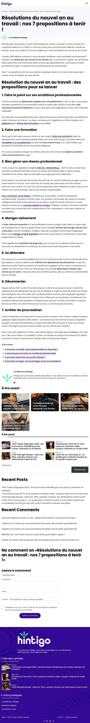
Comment (6, 579)
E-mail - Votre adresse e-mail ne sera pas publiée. (22, 599)
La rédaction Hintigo (18, 37)
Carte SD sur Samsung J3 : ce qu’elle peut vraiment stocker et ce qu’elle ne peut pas (43, 500)
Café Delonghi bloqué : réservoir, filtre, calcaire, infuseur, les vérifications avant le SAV (43, 497)
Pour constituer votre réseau (16, 196)
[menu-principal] (87, 3)
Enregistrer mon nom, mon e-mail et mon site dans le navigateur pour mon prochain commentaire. (31, 608)
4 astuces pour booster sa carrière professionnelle (30, 353)
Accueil (4, 11)
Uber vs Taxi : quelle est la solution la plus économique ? (49, 517)
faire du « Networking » (48, 167)
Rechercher (6, 465)
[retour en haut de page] (87, 711)
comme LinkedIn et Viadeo (36, 205)
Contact (60, 717)
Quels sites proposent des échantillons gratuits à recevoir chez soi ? (45, 540)
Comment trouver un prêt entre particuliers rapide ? (39, 534)
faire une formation (62, 136)
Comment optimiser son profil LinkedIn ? (25, 357)
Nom (4, 591)
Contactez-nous (9, 709)
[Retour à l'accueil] (40, 3)
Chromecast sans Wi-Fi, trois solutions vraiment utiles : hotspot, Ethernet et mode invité (45, 493)
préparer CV (8, 123)
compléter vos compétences (16, 142)
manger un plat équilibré (25, 234)
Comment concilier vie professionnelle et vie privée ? (31, 349)
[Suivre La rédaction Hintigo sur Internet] (14, 382)
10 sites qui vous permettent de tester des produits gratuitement (45, 523)
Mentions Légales (9, 705)
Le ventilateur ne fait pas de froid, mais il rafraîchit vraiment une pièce (36, 503)
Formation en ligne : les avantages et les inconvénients (33, 361)
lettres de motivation (28, 123)
